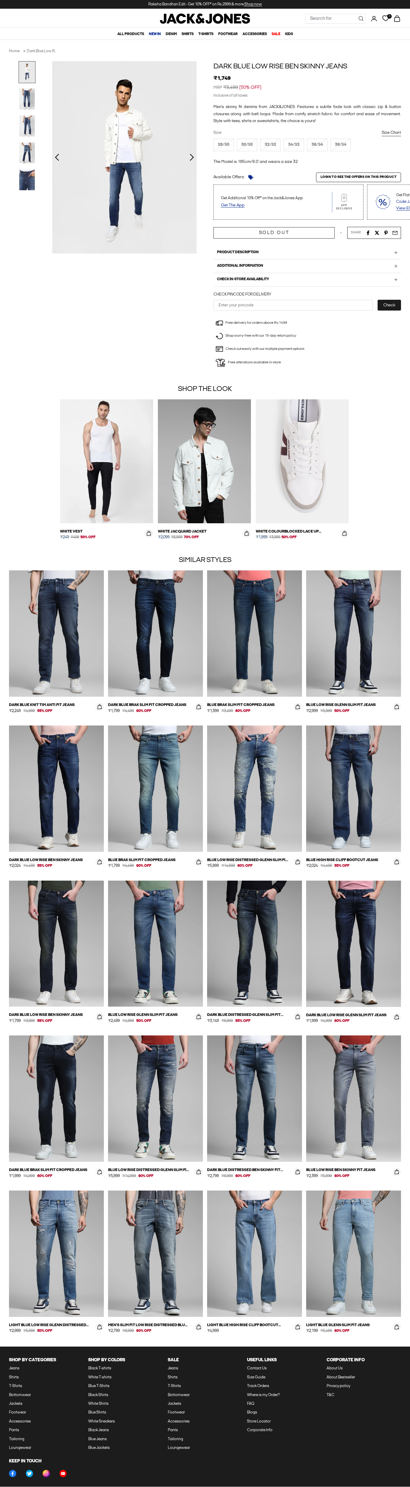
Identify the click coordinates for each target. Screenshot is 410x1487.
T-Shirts (15, 1386)
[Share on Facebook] (368, 233)
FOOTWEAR (228, 34)
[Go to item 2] (27, 99)
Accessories (20, 1421)
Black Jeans (98, 1430)
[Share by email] (395, 233)
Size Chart (391, 133)
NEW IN (155, 34)
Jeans (14, 1368)
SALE (276, 34)
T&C (330, 1395)
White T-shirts (100, 1377)
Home (14, 51)
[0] (385, 18)
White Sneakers (101, 1421)
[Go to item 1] (27, 72)
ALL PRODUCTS (130, 34)
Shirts (14, 1377)
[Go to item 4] (27, 153)
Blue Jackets (99, 1448)
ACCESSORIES (255, 34)
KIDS (289, 34)
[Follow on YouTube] (63, 1473)
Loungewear (20, 1448)
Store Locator (259, 1421)
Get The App (233, 205)
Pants (14, 1430)
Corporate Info (260, 1430)
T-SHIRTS (205, 34)
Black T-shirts (99, 1368)
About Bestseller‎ (341, 1377)
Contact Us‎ (257, 1368)
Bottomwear (20, 1395)
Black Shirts (98, 1395)
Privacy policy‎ (338, 1386)
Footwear (17, 1412)
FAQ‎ (250, 1404)
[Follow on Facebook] (12, 1473)
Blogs (252, 1412)
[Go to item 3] (27, 126)
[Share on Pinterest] (386, 233)
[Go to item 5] (27, 180)
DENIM (171, 34)
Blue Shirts (97, 1412)
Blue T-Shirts (99, 1386)
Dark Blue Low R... (41, 51)
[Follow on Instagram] (46, 1473)
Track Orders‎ (258, 1386)
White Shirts (98, 1404)
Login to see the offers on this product (358, 177)
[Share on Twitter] (377, 233)
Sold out (274, 232)
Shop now (253, 4)
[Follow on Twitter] (29, 1473)
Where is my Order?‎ (263, 1395)
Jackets (16, 1404)
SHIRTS (188, 34)
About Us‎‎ (335, 1368)
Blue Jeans (97, 1439)
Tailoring (16, 1439)
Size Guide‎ (256, 1377)
